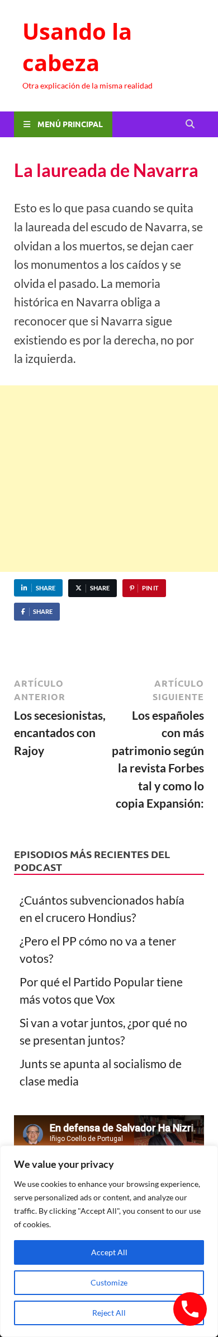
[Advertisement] (109, 478)
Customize (109, 1282)
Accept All (109, 1252)
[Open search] (190, 124)
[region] (109, 1241)
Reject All (109, 1312)
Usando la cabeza (77, 47)
